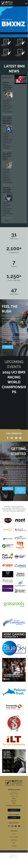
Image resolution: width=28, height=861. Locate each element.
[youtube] (16, 438)
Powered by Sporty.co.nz (14, 854)
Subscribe (14, 817)
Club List (14, 834)
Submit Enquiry (14, 810)
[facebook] (7, 438)
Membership (14, 840)
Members (14, 855)
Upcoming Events (14, 837)
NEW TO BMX (8, 488)
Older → (7, 220)
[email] (20, 438)
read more (9, 111)
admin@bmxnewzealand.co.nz (14, 805)
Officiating (14, 846)
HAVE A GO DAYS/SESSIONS (20, 490)
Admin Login (15, 857)
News (14, 843)
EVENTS (7, 347)
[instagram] (12, 438)
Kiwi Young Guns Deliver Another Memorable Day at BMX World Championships (7, 120)
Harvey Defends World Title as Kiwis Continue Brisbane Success (7, 156)
